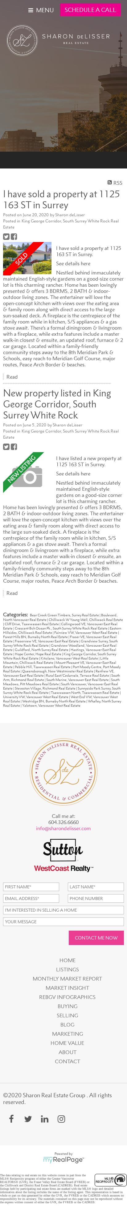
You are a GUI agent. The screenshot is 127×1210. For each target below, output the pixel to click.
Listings (67, 969)
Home (67, 960)
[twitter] (28, 1118)
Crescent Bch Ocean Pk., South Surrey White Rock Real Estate (61, 628)
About (67, 1052)
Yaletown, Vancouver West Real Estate (51, 705)
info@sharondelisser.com (63, 828)
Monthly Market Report (67, 979)
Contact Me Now (96, 937)
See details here (73, 263)
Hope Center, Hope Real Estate (38, 654)
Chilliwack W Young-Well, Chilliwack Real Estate (86, 620)
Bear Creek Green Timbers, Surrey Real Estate (65, 615)
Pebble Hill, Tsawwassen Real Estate (43, 667)
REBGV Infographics (67, 997)
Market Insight (67, 988)
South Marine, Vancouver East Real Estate (77, 680)
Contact (67, 1061)
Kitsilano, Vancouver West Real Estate (70, 658)
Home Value (67, 1043)
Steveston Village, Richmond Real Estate (45, 688)
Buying (67, 1006)
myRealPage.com (63, 1160)
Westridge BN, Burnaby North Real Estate (54, 701)
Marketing (67, 1034)
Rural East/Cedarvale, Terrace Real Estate (78, 675)
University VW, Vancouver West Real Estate (36, 697)
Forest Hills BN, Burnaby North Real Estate (35, 637)
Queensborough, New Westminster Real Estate (58, 671)
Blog (67, 1025)
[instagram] (61, 1118)
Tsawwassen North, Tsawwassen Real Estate (85, 692)
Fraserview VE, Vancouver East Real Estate (47, 641)
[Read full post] (27, 258)
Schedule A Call (90, 9)
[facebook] (11, 1118)
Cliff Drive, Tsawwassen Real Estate (32, 624)
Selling (67, 1015)
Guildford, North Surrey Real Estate (42, 650)
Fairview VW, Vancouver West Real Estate (86, 632)
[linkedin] (44, 1118)
